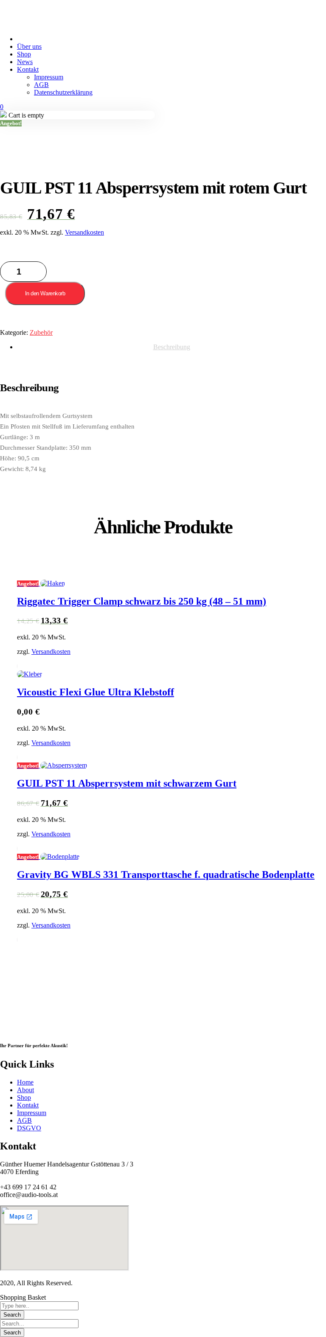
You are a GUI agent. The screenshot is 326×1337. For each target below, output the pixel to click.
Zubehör (41, 332)
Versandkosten (84, 232)
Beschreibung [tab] (171, 346)
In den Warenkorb (45, 293)
